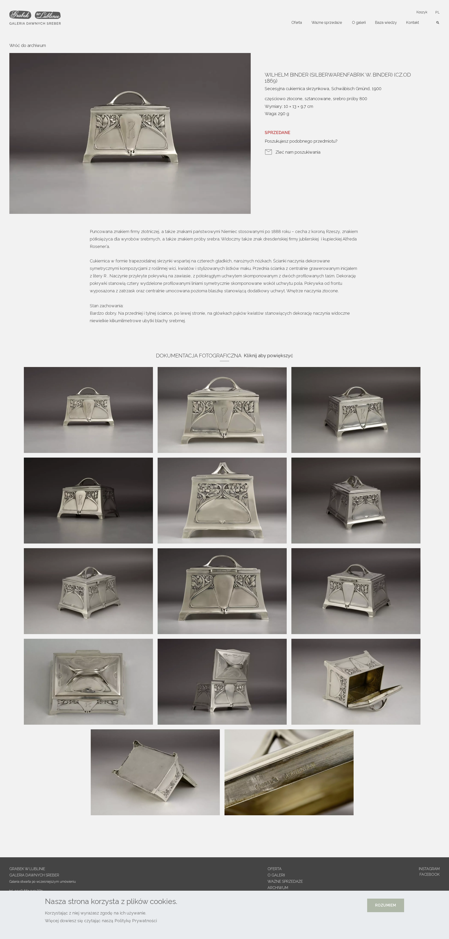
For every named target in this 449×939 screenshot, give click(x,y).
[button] (385, 905)
